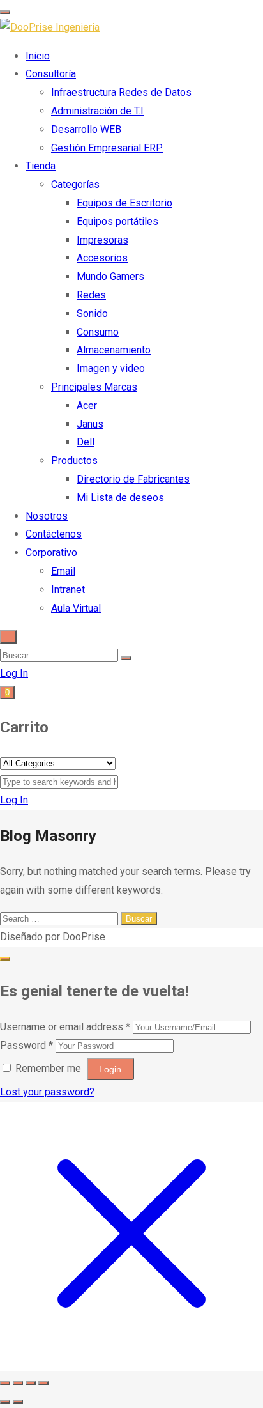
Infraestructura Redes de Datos (121, 92)
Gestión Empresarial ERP (107, 148)
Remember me (48, 1068)
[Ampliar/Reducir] (5, 1383)
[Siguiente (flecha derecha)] (18, 1402)
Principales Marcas (94, 387)
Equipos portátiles (117, 221)
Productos (74, 460)
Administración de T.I (97, 111)
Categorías (75, 184)
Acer (87, 405)
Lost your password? (47, 1092)
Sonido (92, 313)
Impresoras (102, 240)
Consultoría (51, 74)
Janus (90, 424)
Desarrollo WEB (86, 129)
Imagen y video (111, 368)
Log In (14, 673)
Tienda (41, 166)
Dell (85, 442)
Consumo (98, 332)
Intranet (68, 590)
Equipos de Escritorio (124, 203)
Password (26, 1045)
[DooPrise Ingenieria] (50, 27)
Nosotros (47, 516)
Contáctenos (54, 534)
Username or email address (65, 1027)
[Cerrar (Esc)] (43, 1383)
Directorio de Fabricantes (133, 479)
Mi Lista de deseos (120, 497)
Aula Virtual (76, 608)
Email (63, 571)
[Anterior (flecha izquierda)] (5, 1402)
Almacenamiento (114, 350)
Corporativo (51, 552)
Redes (91, 295)
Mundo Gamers (110, 276)
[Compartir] (31, 1383)
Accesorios (102, 258)
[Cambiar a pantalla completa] (18, 1383)
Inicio (38, 56)
